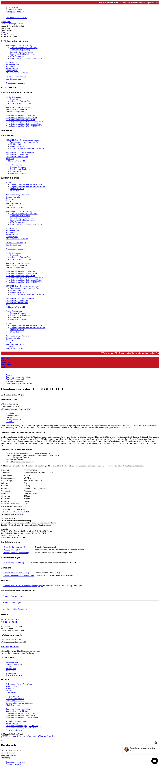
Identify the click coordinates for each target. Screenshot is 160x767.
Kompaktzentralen (12, 697)
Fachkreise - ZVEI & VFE (15, 161)
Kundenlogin (6, 365)
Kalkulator (5, 358)
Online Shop (10, 205)
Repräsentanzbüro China (15, 207)
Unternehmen (11, 673)
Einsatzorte (14, 99)
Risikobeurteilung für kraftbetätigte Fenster (26, 58)
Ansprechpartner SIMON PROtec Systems (26, 184)
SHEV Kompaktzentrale (15, 699)
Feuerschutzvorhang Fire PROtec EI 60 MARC (23, 124)
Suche (3, 367)
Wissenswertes (11, 669)
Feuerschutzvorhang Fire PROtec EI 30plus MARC (25, 122)
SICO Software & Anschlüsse (17, 73)
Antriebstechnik (11, 62)
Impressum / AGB (17, 189)
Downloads (10, 422)
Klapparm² (10, 688)
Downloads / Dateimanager (16, 77)
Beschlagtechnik (12, 69)
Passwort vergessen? (13, 764)
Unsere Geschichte (17, 146)
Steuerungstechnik (12, 64)
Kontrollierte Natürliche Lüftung (22, 54)
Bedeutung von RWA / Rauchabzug (19, 46)
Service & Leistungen (14, 165)
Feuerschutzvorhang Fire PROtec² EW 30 (21, 118)
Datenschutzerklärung (14, 664)
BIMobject (10, 199)
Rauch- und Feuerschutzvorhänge (18, 107)
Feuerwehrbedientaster (14, 730)
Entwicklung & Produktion (20, 169)
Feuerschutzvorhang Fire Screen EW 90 (20, 120)
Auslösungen (10, 66)
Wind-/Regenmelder (13, 705)
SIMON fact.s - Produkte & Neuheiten (20, 152)
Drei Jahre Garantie (13, 197)
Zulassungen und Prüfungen (20, 103)
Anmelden (5, 758)
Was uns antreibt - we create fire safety (24, 142)
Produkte (9, 690)
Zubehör (9, 417)
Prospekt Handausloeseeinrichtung (16, 553)
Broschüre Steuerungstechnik (14, 547)
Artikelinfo (10, 413)
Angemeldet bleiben (8, 755)
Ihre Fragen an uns (10, 646)
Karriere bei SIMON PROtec (16, 18)
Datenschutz (14, 191)
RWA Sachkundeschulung (15, 83)
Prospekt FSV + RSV (11, 550)
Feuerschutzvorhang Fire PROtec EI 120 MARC (24, 126)
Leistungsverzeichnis (13, 420)
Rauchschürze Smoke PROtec (17, 109)
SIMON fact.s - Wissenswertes (17, 157)
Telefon (4, 360)
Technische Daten (12, 415)
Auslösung (27, 453)
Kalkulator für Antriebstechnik (21, 52)
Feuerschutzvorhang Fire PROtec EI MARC (22, 717)
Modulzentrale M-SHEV (15, 701)
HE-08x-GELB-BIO (21, 512)
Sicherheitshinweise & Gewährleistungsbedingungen (23, 586)
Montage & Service (17, 171)
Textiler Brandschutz (13, 97)
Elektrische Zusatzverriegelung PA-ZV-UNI (22, 726)
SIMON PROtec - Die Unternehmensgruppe (22, 140)
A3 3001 (4, 512)
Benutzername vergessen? (15, 762)
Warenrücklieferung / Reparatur (17, 195)
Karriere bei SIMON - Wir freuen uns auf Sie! (27, 148)
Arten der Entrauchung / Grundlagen (23, 48)
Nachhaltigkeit (15, 144)
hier (11, 651)
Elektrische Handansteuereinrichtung (19, 703)
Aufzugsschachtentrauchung (16, 721)
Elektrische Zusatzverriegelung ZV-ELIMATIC (23, 728)
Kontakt (9, 182)
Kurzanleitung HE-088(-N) (13, 563)
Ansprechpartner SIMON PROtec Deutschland (27, 187)
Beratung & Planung (18, 167)
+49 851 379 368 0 (10, 622)
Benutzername (6, 750)
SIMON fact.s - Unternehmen (17, 154)
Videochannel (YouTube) (15, 203)
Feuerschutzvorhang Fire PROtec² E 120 (21, 115)
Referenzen (10, 159)
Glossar (8, 201)
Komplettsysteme (12, 71)
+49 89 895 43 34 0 (10, 619)
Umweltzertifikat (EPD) (19, 173)
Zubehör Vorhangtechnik (15, 111)
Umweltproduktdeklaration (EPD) (16, 573)
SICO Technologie (17, 56)
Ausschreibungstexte (13, 79)
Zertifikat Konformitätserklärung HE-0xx (18, 576)
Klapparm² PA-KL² (13, 686)
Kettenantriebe (11, 693)
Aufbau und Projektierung (20, 50)
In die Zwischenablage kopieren (12, 514)
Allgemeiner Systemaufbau (20, 101)
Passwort (4, 753)
